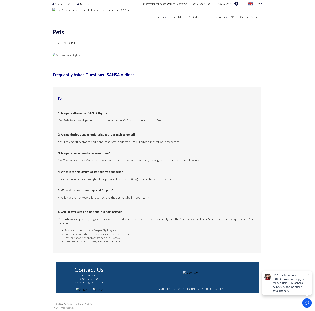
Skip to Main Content (158, 1)
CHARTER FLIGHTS (175, 289)
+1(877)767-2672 (222, 3)
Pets (73, 42)
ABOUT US (207, 289)
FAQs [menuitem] (232, 17)
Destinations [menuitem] (194, 17)
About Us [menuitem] (159, 17)
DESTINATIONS (193, 289)
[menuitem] (62, 4)
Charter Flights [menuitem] (176, 17)
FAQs (65, 42)
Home (56, 42)
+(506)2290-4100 (199, 3)
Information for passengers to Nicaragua (164, 3)
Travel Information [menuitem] (215, 17)
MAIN (161, 289)
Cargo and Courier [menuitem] (249, 17)
